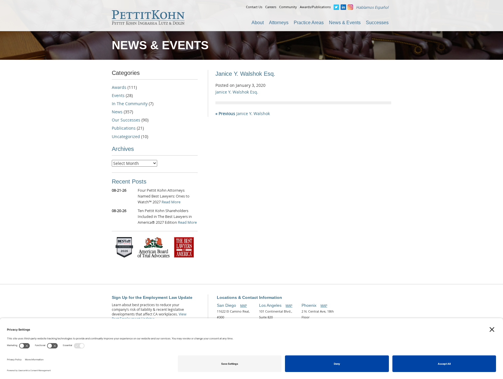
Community (288, 7)
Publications (124, 128)
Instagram (350, 7)
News (117, 111)
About (258, 22)
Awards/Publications (315, 7)
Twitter (336, 7)
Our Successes (126, 120)
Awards (119, 87)
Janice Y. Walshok (242, 113)
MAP (243, 305)
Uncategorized (126, 136)
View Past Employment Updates (149, 316)
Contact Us (254, 7)
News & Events (345, 22)
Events (118, 95)
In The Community (130, 103)
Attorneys (278, 22)
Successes (377, 22)
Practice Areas (309, 22)
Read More (171, 202)
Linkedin (343, 7)
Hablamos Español (372, 7)
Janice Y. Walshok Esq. (236, 92)
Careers (270, 7)
